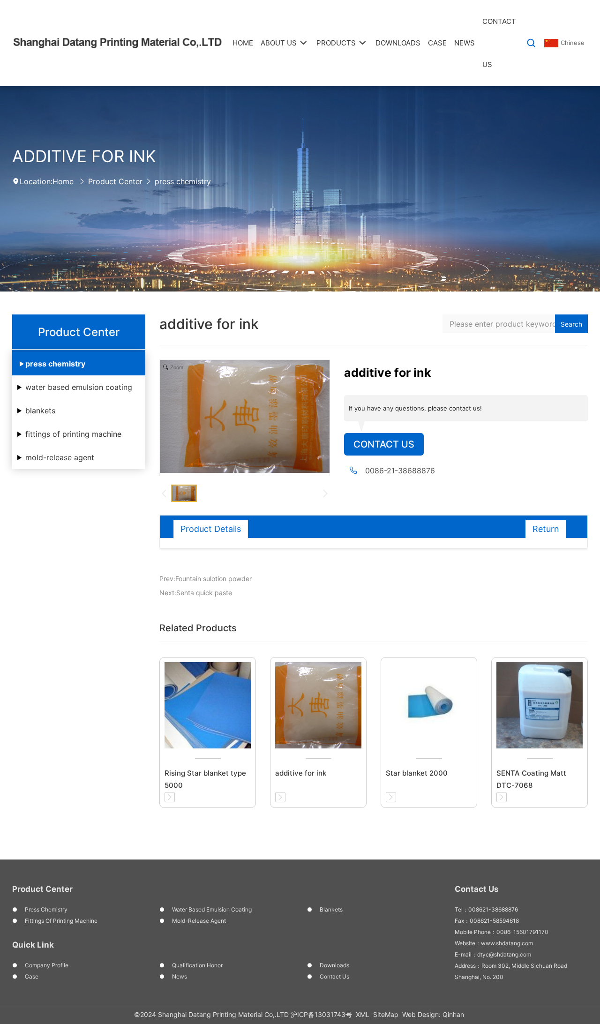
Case (31, 976)
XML (362, 1014)
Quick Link (33, 944)
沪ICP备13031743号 (321, 1014)
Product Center (115, 181)
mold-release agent (59, 457)
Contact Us (383, 444)
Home (63, 181)
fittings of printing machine (73, 434)
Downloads (334, 965)
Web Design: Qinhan (433, 1014)
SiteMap (385, 1014)
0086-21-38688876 (400, 470)
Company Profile (46, 965)
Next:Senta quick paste (195, 593)
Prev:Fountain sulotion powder (205, 579)
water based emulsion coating (78, 387)
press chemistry (183, 181)
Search (571, 324)
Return (545, 529)
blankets (40, 410)
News (179, 976)
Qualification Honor (197, 965)
